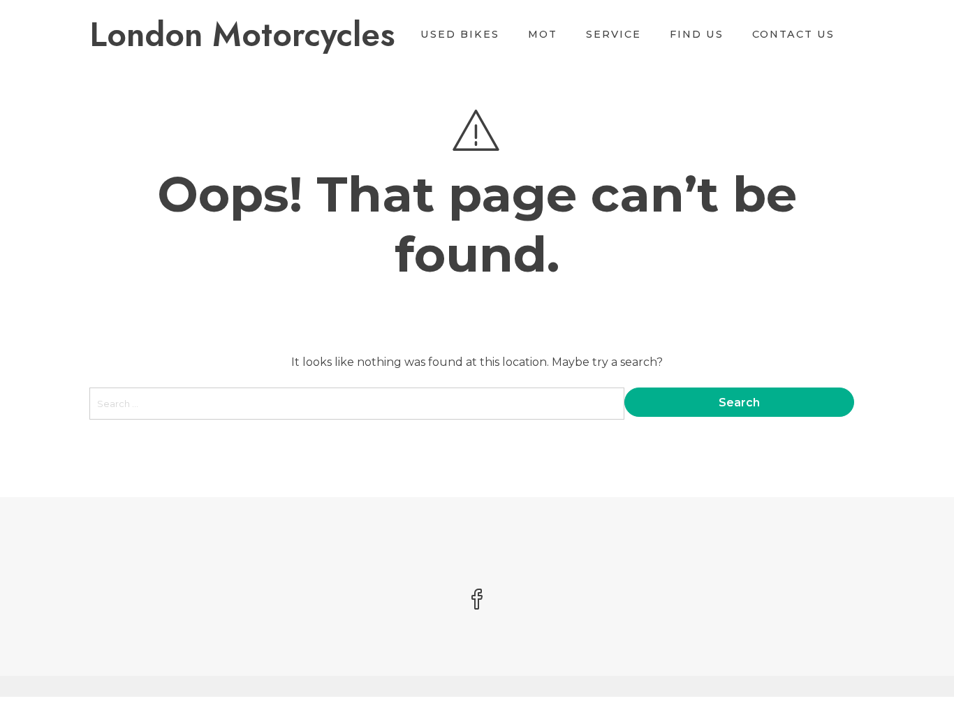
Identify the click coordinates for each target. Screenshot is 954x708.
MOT (542, 34)
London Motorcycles (242, 34)
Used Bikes (459, 34)
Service (613, 34)
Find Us (697, 34)
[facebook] (477, 601)
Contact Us (793, 34)
